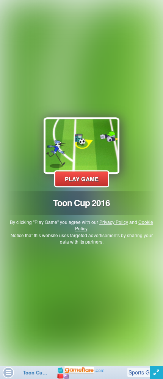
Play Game (82, 179)
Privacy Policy (113, 222)
